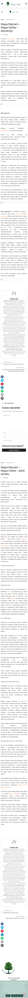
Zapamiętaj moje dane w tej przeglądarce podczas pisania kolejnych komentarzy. (13, 446)
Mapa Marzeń (10, 38)
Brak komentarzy (9, 403)
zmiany (13, 598)
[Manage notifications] (24, 994)
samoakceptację (5, 130)
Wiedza (2, 19)
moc (2, 150)
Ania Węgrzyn (5, 545)
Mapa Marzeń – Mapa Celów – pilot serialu (13, 470)
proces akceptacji (15, 793)
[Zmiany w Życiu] (14, 12)
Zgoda (8, 995)
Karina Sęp (5, 34)
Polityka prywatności (14, 978)
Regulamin (14, 979)
